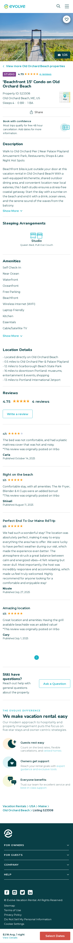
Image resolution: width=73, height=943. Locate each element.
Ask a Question (54, 683)
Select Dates (55, 936)
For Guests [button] (13, 854)
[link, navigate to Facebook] (7, 892)
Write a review (17, 414)
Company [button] (11, 864)
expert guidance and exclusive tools (43, 767)
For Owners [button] (14, 845)
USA (32, 806)
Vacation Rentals (14, 806)
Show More (11, 211)
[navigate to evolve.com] (8, 833)
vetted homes (52, 750)
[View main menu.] (67, 6)
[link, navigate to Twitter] (22, 892)
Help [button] (8, 874)
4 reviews (45, 74)
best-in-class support (34, 787)
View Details (10, 937)
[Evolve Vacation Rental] (14, 6)
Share (39, 112)
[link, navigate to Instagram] (14, 892)
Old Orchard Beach (16, 810)
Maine (42, 806)
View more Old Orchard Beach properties (35, 66)
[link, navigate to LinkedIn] (30, 892)
